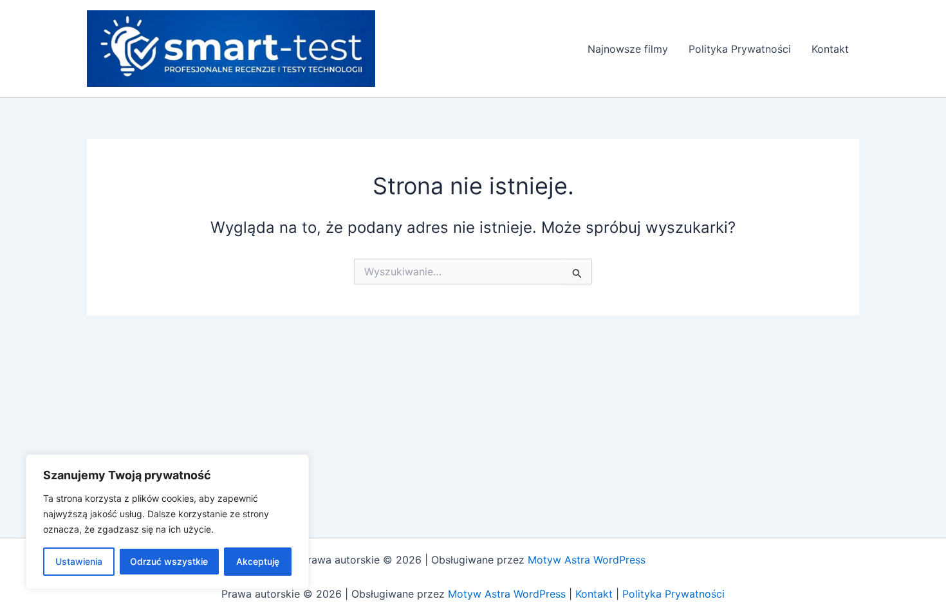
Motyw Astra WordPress (586, 559)
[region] (167, 521)
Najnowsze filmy (628, 48)
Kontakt (830, 48)
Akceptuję (257, 561)
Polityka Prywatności (740, 48)
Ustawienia (78, 561)
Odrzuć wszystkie (169, 561)
